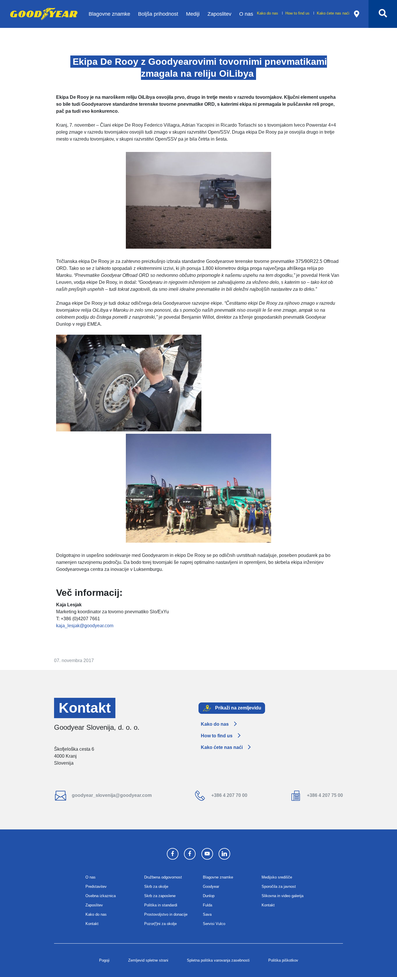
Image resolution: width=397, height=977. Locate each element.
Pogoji (104, 960)
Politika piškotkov (283, 960)
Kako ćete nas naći (333, 13)
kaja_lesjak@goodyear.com (84, 625)
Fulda (207, 905)
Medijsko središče (277, 877)
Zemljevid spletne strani (148, 960)
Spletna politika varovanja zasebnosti (218, 960)
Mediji (193, 14)
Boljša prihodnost (158, 14)
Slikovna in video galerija (282, 896)
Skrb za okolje (156, 886)
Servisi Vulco (214, 924)
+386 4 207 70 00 (228, 795)
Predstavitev (96, 886)
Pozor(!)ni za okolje (160, 924)
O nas (246, 14)
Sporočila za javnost (279, 886)
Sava (207, 914)
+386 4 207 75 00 (324, 795)
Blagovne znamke (109, 14)
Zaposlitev (219, 14)
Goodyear (211, 886)
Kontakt (92, 924)
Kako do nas (268, 13)
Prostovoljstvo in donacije (165, 914)
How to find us (298, 13)
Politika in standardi (160, 905)
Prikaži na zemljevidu (237, 707)
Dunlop (208, 896)
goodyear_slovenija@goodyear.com (111, 795)
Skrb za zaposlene (160, 896)
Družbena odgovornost (163, 877)
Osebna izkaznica (100, 896)
